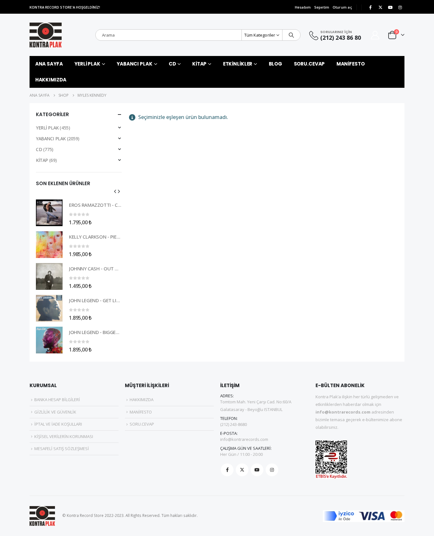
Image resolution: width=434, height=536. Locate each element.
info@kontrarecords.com (244, 439)
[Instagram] (400, 7)
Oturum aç (342, 7)
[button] (115, 191)
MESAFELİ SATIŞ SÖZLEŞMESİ (61, 448)
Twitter (242, 469)
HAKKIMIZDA (50, 79)
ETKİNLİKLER (238, 63)
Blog (275, 63)
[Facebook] (370, 7)
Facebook (227, 469)
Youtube (257, 469)
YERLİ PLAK (87, 63)
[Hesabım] (375, 35)
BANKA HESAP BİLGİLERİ (57, 399)
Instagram (272, 469)
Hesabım (303, 7)
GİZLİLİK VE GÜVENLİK (55, 412)
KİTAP (199, 63)
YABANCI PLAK (135, 63)
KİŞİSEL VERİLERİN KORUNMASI (63, 436)
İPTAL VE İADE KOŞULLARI (58, 424)
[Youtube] (390, 7)
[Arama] (291, 35)
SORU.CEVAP (309, 63)
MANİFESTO (350, 63)
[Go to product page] (49, 212)
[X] (380, 7)
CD (172, 63)
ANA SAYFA (49, 63)
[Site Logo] (46, 35)
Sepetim (321, 7)
